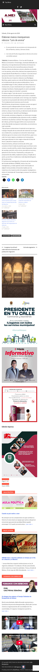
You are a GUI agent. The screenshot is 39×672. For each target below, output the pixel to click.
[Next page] (7, 479)
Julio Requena (20, 43)
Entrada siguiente (29, 247)
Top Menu (8, 2)
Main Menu (8, 25)
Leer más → (29, 524)
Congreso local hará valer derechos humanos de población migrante (10, 249)
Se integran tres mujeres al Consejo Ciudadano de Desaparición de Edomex (16, 597)
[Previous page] (3, 479)
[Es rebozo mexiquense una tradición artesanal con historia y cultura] (26, 193)
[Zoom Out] (3, 484)
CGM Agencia (17, 667)
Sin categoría (16, 235)
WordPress (16, 670)
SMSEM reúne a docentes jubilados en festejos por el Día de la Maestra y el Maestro (18, 558)
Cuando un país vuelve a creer (11, 513)
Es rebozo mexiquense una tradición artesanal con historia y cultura (26, 200)
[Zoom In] (7, 484)
